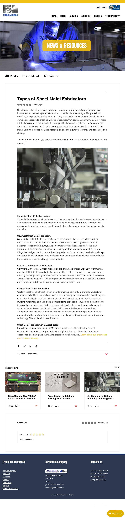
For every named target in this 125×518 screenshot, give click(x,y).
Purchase (71, 495)
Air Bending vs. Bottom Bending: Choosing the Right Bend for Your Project (101, 397)
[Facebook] (94, 505)
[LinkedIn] (100, 505)
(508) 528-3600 (99, 477)
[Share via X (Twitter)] (24, 346)
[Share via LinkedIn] (30, 346)
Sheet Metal (31, 76)
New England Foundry (54, 488)
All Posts (11, 76)
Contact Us (96, 462)
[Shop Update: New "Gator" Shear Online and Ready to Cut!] (23, 382)
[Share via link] (36, 346)
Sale (66, 495)
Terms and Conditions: (58, 495)
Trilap (47, 481)
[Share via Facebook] (18, 346)
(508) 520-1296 (100, 480)
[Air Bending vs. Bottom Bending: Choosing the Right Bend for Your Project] (102, 382)
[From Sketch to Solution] (62, 382)
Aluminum (51, 76)
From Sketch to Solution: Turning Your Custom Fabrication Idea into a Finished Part (61, 397)
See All (117, 367)
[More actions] (106, 92)
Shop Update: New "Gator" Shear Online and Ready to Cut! (22, 397)
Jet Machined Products (54, 484)
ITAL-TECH (49, 478)
